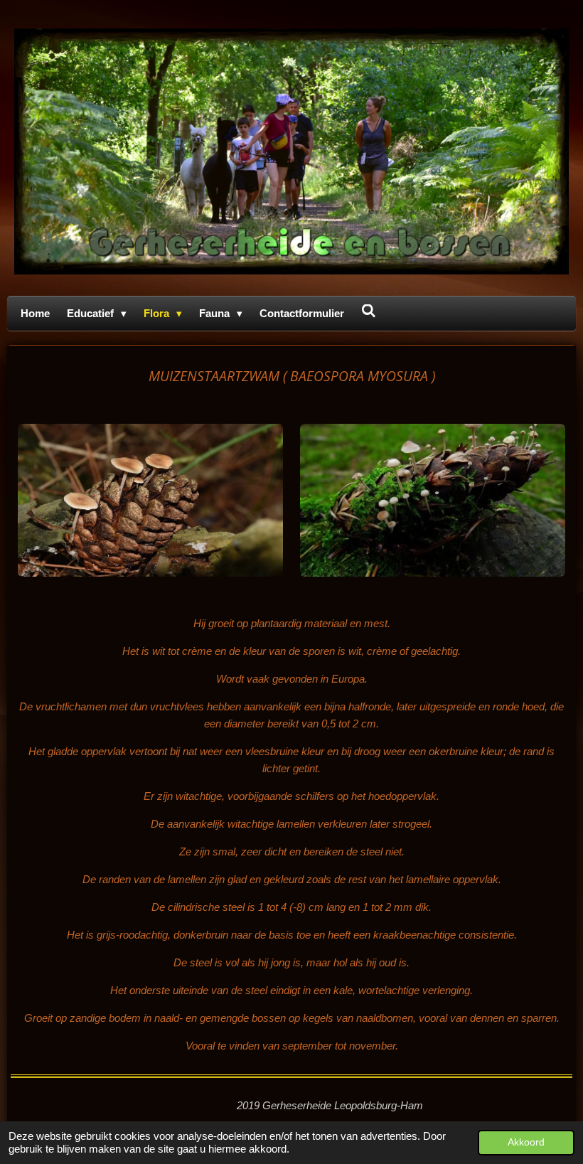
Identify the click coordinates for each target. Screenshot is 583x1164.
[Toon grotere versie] (150, 500)
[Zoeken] (369, 311)
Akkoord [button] (526, 1142)
